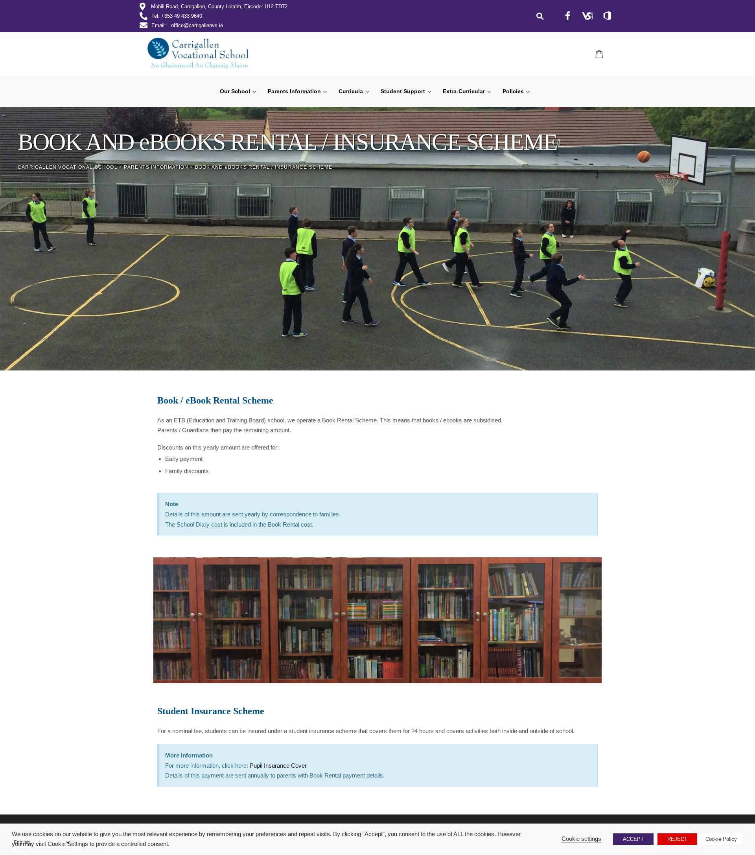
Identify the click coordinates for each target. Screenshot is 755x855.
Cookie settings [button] (581, 839)
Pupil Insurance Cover (278, 765)
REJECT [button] (677, 839)
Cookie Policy (721, 839)
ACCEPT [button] (633, 839)
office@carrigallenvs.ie (197, 25)
